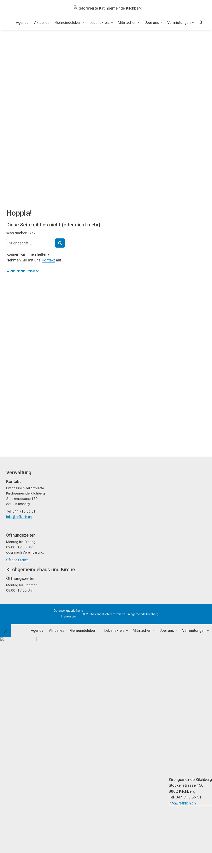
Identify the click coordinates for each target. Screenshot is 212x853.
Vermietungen (179, 22)
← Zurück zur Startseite (22, 271)
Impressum (68, 616)
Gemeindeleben (68, 22)
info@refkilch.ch (19, 517)
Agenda (22, 22)
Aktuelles (41, 22)
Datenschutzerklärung (68, 610)
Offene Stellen (17, 560)
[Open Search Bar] (200, 22)
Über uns (152, 22)
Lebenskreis (99, 22)
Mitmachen (127, 22)
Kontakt (48, 260)
